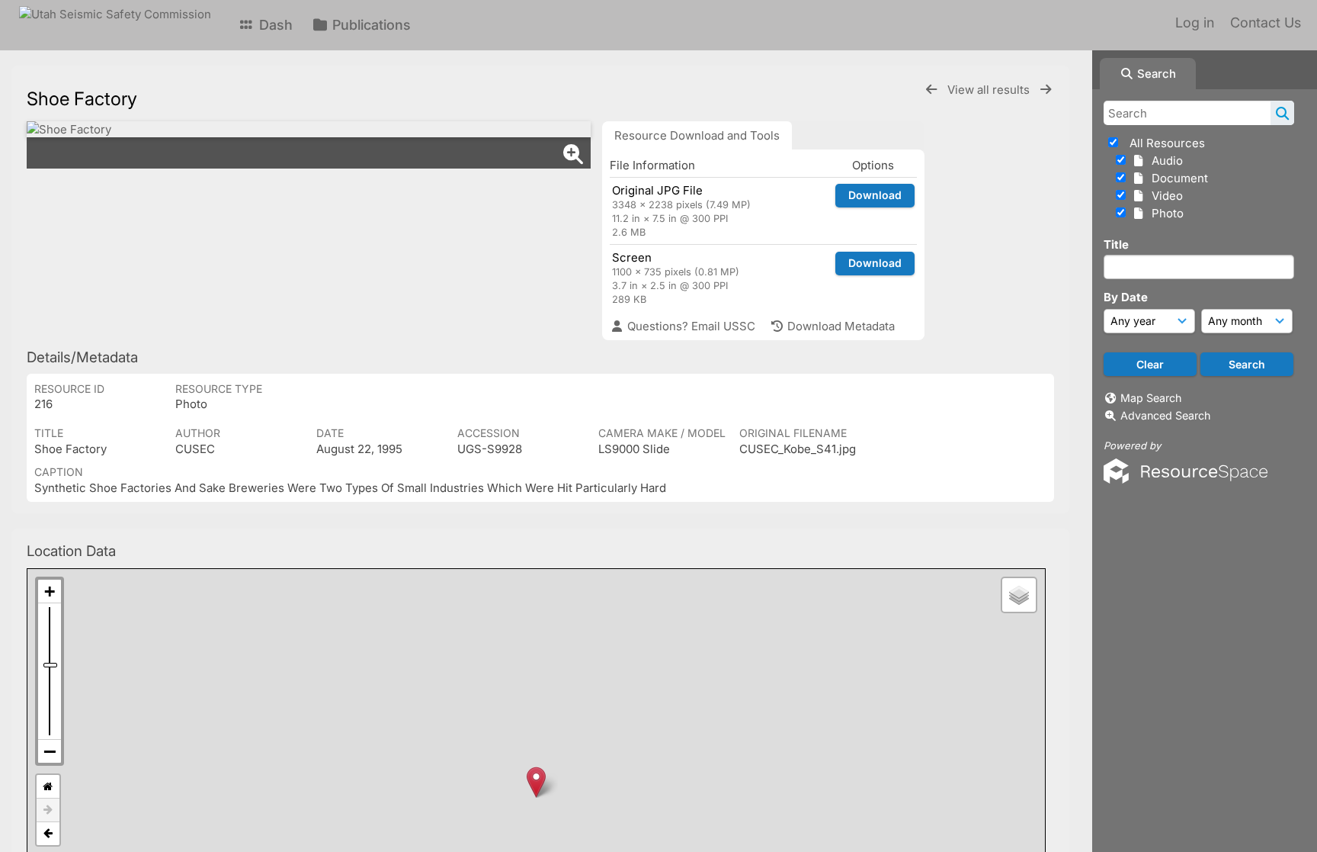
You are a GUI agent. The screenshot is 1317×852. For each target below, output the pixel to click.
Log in (1194, 22)
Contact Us (1265, 22)
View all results (990, 89)
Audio (1164, 160)
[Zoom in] (49, 591)
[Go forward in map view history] (48, 810)
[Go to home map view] (48, 787)
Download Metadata (839, 326)
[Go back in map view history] (48, 833)
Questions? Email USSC (689, 326)
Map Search (1150, 397)
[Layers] (1019, 595)
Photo (1165, 213)
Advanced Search (1165, 415)
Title (1116, 244)
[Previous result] (931, 89)
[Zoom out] (49, 751)
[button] (536, 782)
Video (1164, 195)
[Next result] (1045, 89)
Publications (369, 25)
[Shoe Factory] (309, 129)
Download (875, 194)
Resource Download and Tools (697, 135)
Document (1177, 178)
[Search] (1282, 113)
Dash (274, 25)
